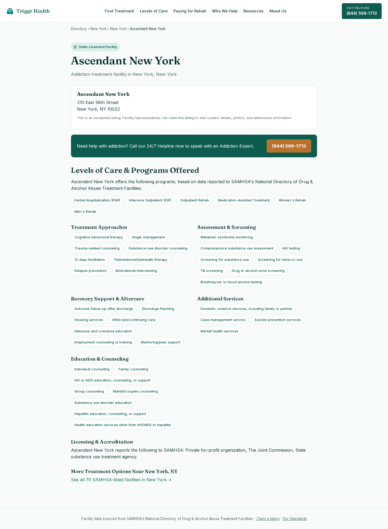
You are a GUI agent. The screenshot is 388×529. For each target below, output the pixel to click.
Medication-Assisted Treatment (244, 200)
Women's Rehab (292, 200)
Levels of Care (154, 11)
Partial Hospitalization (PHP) (97, 200)
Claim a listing (268, 519)
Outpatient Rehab (194, 200)
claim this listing (181, 118)
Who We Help (225, 11)
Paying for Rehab (189, 11)
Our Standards (294, 519)
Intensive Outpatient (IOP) (150, 200)
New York (98, 29)
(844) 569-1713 (362, 11)
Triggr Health (33, 11)
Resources (253, 11)
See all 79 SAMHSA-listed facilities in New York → (121, 479)
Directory (79, 29)
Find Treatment (119, 11)
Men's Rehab (85, 211)
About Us (277, 11)
